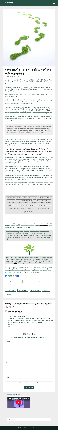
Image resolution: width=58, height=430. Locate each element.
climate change (10, 290)
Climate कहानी (8, 3)
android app (10, 281)
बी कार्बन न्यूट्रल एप (44, 225)
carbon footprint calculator (27, 286)
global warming (35, 290)
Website (7, 377)
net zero (46, 290)
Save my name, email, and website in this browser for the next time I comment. (22, 382)
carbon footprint (11, 286)
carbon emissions (28, 281)
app (18, 281)
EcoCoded (39, 427)
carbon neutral (42, 286)
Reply (9, 326)
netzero (9, 294)
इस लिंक (15, 263)
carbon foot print (42, 281)
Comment (8, 341)
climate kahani (23, 290)
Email (7, 370)
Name (7, 362)
